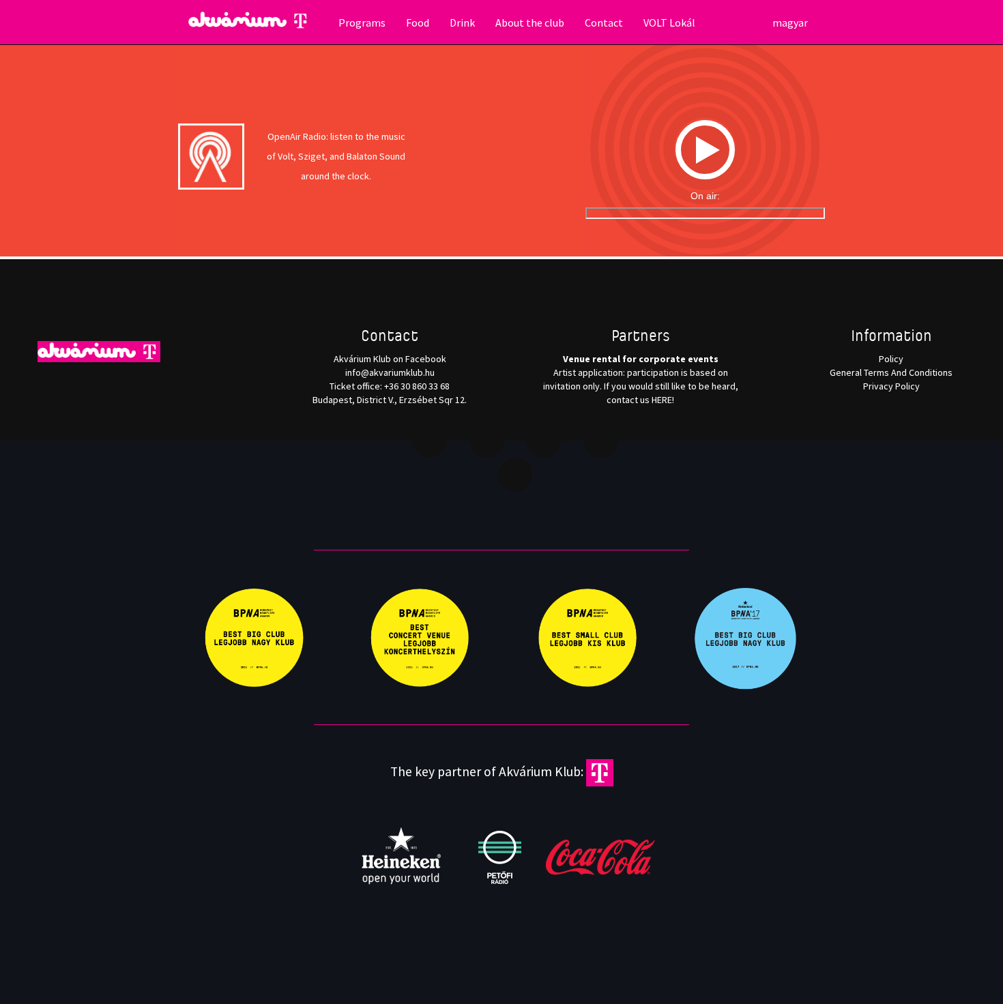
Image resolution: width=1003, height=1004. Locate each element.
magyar (790, 22)
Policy (891, 359)
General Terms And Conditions (891, 372)
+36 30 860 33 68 (417, 386)
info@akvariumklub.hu (390, 372)
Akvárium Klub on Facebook (390, 359)
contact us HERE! (640, 400)
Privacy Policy (891, 386)
